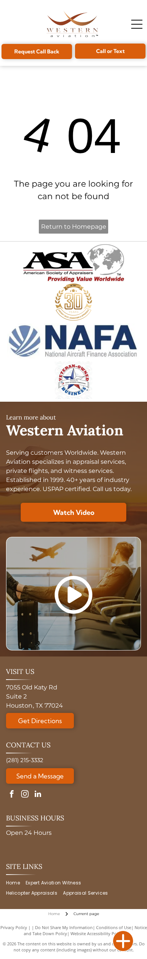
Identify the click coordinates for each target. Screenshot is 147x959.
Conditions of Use (113, 927)
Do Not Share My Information (64, 927)
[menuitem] (16, 883)
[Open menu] (136, 24)
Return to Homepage (73, 226)
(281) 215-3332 (24, 760)
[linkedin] (38, 795)
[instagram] (25, 795)
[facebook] (11, 795)
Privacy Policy (13, 927)
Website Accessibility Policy (96, 933)
